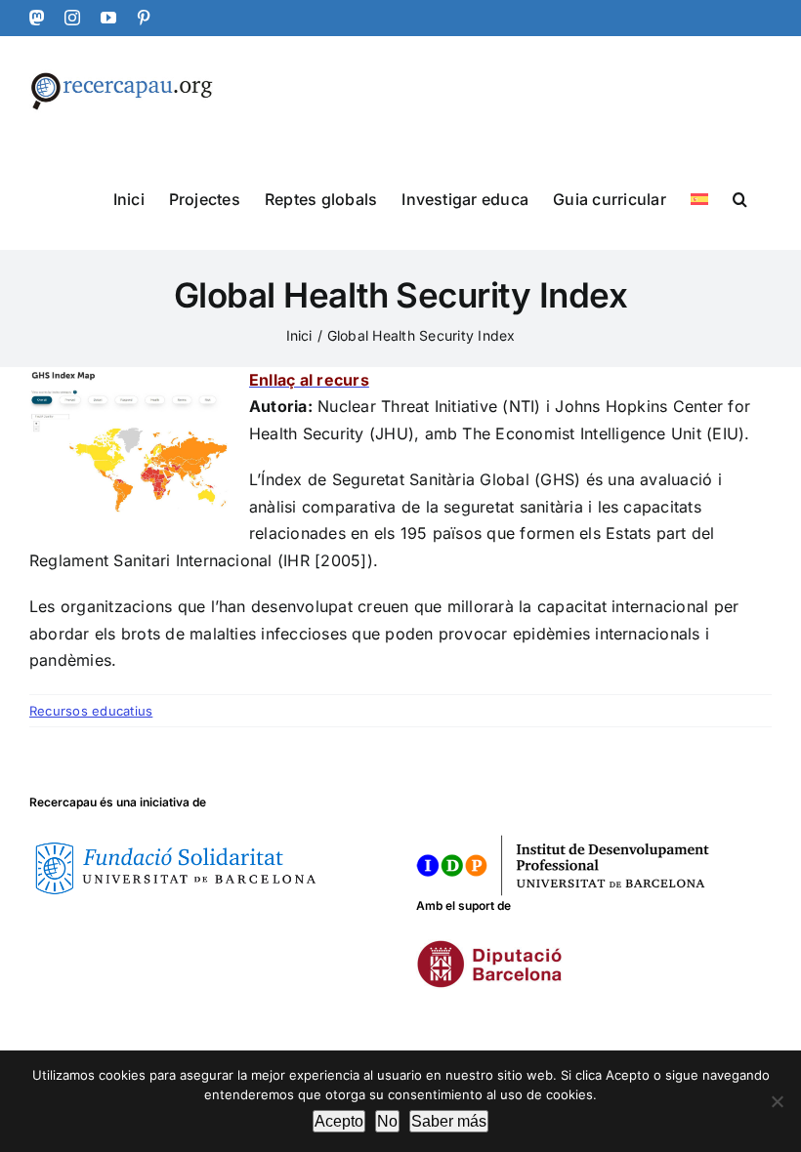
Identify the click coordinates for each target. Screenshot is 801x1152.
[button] (740, 197)
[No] (776, 1101)
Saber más (448, 1121)
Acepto (339, 1121)
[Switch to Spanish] (699, 197)
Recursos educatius (90, 711)
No (387, 1121)
